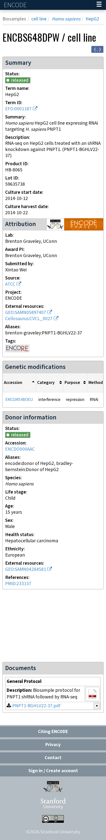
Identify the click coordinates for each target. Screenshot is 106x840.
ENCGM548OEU (19, 399)
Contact (53, 758)
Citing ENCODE (53, 732)
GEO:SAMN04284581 (25, 569)
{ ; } (97, 49)
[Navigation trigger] (99, 5)
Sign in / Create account (53, 771)
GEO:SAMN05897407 (25, 313)
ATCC (10, 284)
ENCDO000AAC (20, 449)
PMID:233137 (18, 584)
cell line (39, 19)
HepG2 (92, 19)
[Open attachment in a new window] (93, 694)
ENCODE (16, 5)
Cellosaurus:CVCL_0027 (29, 319)
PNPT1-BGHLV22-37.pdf (36, 706)
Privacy (53, 745)
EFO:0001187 (18, 109)
